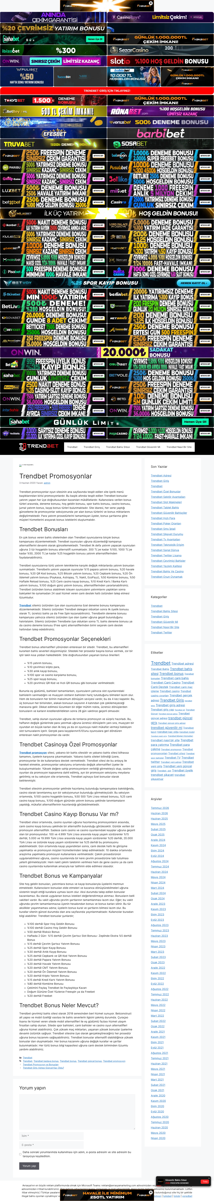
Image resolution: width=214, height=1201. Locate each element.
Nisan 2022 (158, 1010)
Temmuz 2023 (160, 930)
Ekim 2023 (157, 914)
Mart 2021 (157, 1079)
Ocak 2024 (158, 898)
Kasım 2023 (158, 909)
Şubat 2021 (158, 1084)
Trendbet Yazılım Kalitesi (166, 566)
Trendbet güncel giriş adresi (171, 723)
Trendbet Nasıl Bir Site (179, 446)
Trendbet (72, 446)
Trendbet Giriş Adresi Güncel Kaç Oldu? (43, 1067)
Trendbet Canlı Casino (166, 682)
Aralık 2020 (158, 1095)
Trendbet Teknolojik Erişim (167, 544)
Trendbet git (180, 710)
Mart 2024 (157, 887)
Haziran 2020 (159, 1127)
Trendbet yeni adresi (171, 762)
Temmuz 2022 (160, 994)
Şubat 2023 (158, 957)
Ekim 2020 (157, 1106)
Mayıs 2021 (158, 1069)
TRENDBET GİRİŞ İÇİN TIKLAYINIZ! (107, 90)
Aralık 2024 (158, 839)
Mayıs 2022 (158, 1005)
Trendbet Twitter (161, 632)
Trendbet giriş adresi (170, 705)
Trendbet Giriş (92, 446)
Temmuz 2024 (160, 866)
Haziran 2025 (159, 818)
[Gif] (107, 213)
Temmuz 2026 (160, 808)
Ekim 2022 (157, 978)
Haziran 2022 (159, 999)
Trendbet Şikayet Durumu (167, 534)
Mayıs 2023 (158, 941)
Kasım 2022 (158, 973)
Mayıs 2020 (158, 1132)
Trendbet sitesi (176, 753)
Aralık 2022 (158, 967)
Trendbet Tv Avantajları (165, 539)
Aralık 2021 (158, 1031)
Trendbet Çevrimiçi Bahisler (168, 560)
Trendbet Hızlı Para (163, 518)
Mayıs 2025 (158, 824)
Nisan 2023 (158, 946)
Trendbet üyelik (182, 770)
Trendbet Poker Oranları (166, 523)
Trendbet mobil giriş (159, 736)
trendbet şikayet (162, 775)
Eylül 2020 (157, 1111)
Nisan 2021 (158, 1074)
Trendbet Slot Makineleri (166, 502)
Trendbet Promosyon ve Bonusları (40, 1064)
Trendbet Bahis (160, 669)
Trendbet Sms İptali (163, 528)
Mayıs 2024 (158, 877)
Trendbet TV (173, 757)
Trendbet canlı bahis (175, 678)
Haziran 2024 (159, 871)
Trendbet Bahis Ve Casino (167, 571)
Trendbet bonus (68, 1061)
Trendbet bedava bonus (46, 1061)
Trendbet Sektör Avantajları (168, 496)
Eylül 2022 (157, 983)
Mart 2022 (157, 1015)
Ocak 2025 (157, 834)
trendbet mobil (186, 732)
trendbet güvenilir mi (166, 727)
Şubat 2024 (158, 893)
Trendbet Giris (172, 700)
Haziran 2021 (159, 1063)
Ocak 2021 (157, 1090)
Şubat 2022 (158, 1021)
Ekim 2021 (157, 1042)
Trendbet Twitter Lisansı (166, 555)
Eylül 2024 (157, 855)
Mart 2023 (157, 951)
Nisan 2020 (158, 1138)
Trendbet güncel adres (168, 714)
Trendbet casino (170, 691)
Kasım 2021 (158, 1037)
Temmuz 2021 (160, 1058)
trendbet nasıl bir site (165, 740)
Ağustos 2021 (159, 1053)
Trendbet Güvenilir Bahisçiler (169, 512)
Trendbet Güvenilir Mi (148, 446)
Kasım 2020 (158, 1100)
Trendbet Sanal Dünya (165, 550)
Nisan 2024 (158, 882)
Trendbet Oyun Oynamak (167, 576)
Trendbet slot (164, 770)
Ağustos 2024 (160, 861)
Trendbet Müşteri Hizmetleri (180, 736)
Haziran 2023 (159, 935)
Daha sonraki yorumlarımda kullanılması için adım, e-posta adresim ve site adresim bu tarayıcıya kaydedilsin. (77, 1154)
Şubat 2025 (158, 829)
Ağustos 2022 (159, 989)
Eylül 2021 (157, 1047)
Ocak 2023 (158, 962)
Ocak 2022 (157, 1026)
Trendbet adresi (182, 663)
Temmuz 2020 (160, 1122)
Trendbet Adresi (161, 475)
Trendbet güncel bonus (90, 1061)
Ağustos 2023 (160, 925)
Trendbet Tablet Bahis (165, 507)
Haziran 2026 (159, 813)
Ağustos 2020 (160, 1116)
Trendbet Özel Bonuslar (166, 491)
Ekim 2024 (157, 850)
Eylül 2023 (157, 919)
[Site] (53, 155)
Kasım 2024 (158, 845)
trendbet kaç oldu (168, 731)
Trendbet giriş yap (162, 709)
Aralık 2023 (158, 903)
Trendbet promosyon (114, 1061)
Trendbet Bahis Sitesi (118, 446)
